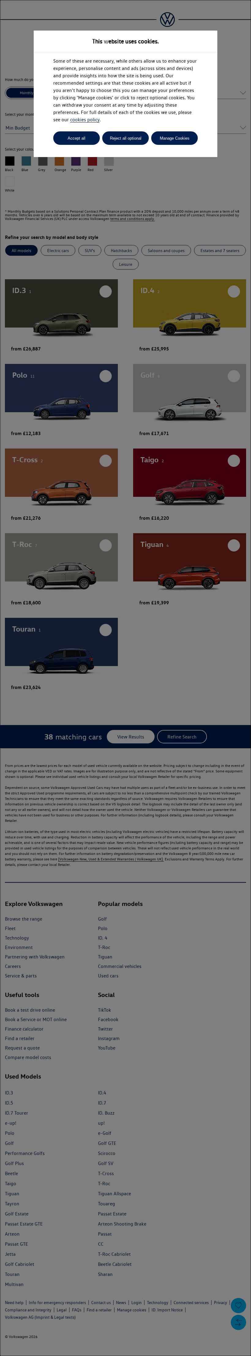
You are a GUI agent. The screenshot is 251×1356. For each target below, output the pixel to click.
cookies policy (84, 120)
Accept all (76, 138)
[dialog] (125, 678)
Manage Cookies (174, 138)
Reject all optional (125, 138)
